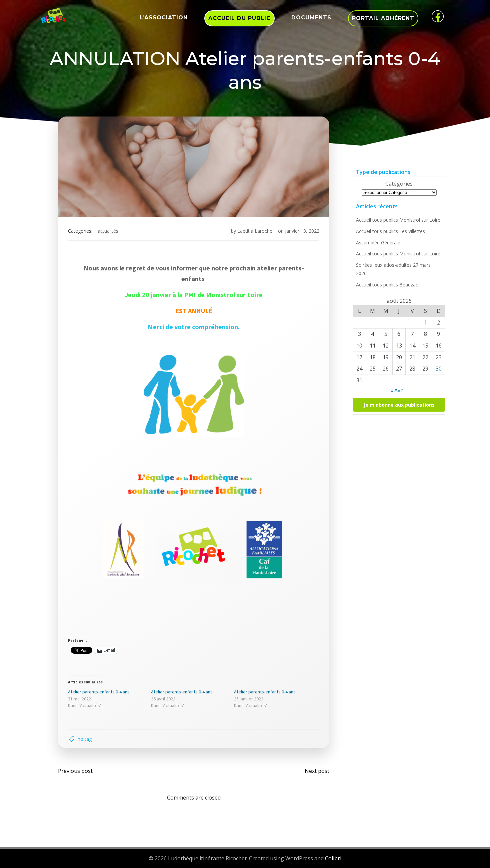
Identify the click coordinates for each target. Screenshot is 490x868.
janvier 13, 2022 (302, 231)
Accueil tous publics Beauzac (387, 284)
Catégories (399, 183)
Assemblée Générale (378, 242)
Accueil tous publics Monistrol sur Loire (398, 220)
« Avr (396, 390)
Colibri (333, 858)
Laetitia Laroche (254, 231)
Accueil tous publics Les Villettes (390, 231)
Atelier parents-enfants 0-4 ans (99, 692)
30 (439, 368)
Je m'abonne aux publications (399, 405)
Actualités (108, 231)
